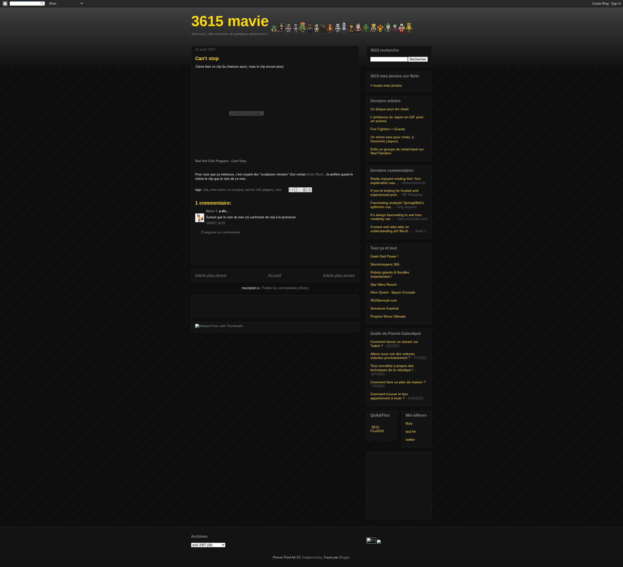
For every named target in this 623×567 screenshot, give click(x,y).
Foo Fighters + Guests (387, 129)
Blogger (344, 557)
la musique (235, 190)
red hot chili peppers (259, 190)
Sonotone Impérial (384, 308)
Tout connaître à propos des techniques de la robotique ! (392, 368)
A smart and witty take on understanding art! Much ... (391, 229)
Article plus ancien (339, 276)
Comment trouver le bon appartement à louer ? (389, 396)
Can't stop (207, 58)
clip (205, 190)
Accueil (274, 276)
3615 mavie (230, 21)
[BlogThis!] (295, 189)
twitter (410, 439)
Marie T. (212, 211)
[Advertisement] (275, 253)
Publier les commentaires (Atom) (285, 288)
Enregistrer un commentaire (220, 232)
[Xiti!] (371, 542)
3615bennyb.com (383, 300)
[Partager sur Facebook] (304, 189)
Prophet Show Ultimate (388, 316)
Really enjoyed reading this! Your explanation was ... (395, 181)
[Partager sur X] (300, 189)
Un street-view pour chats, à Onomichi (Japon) (392, 139)
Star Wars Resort (383, 284)
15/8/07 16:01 (215, 223)
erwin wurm (218, 190)
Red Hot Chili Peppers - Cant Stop (220, 161)
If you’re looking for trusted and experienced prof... (394, 193)
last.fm (411, 431)
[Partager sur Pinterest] (309, 189)
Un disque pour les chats (389, 109)
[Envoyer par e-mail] (291, 189)
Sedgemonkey (312, 557)
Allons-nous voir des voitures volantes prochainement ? (392, 356)
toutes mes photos (387, 85)
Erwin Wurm (315, 174)
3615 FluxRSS (377, 429)
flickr (409, 423)
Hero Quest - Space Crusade (392, 292)
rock (278, 190)
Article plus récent (210, 276)
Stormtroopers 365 (384, 264)
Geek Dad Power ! (384, 256)
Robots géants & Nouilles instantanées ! (389, 274)
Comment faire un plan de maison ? (398, 382)
